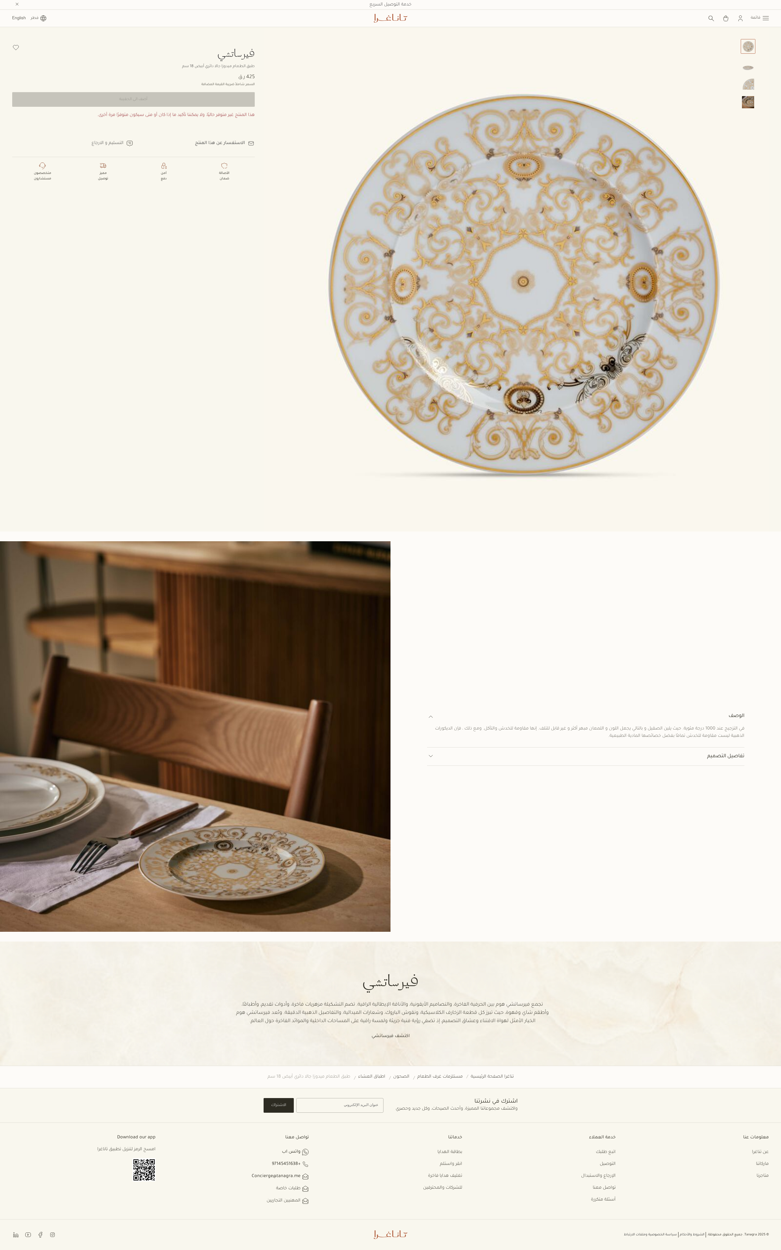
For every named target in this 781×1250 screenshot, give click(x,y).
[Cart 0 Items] (725, 18)
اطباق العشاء (371, 1077)
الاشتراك (278, 1105)
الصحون (401, 1077)
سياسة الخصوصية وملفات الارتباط (650, 1235)
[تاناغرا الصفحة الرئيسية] (390, 18)
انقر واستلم (451, 1164)
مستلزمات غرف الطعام (440, 1077)
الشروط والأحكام (692, 1235)
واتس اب (291, 1152)
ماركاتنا (762, 1164)
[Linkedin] (16, 1234)
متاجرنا (763, 1176)
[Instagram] (52, 1234)
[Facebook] (40, 1234)
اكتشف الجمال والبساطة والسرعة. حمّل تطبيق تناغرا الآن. (391, 4)
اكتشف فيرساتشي (391, 1036)
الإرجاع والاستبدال (598, 1176)
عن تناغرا (760, 1152)
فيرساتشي (236, 52)
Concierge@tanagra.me (276, 1176)
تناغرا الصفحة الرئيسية (492, 1077)
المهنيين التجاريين (284, 1200)
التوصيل (608, 1164)
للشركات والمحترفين (442, 1188)
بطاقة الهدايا (449, 1152)
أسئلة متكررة (603, 1200)
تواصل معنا (604, 1188)
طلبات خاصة (288, 1188)
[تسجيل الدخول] (740, 18)
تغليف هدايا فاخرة (445, 1176)
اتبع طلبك (606, 1152)
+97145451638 (286, 1164)
